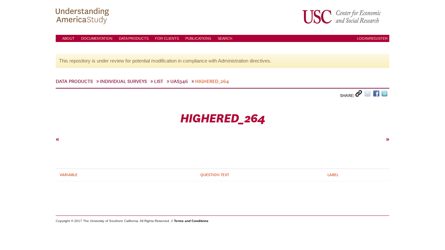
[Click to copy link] (359, 95)
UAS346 (179, 81)
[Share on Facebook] (377, 95)
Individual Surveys (123, 81)
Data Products (134, 38)
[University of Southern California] (342, 16)
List (158, 81)
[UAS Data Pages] (83, 16)
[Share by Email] (368, 95)
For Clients (167, 38)
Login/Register (372, 38)
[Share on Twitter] (385, 95)
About (68, 38)
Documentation (96, 38)
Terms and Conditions (191, 221)
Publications (198, 38)
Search (225, 38)
